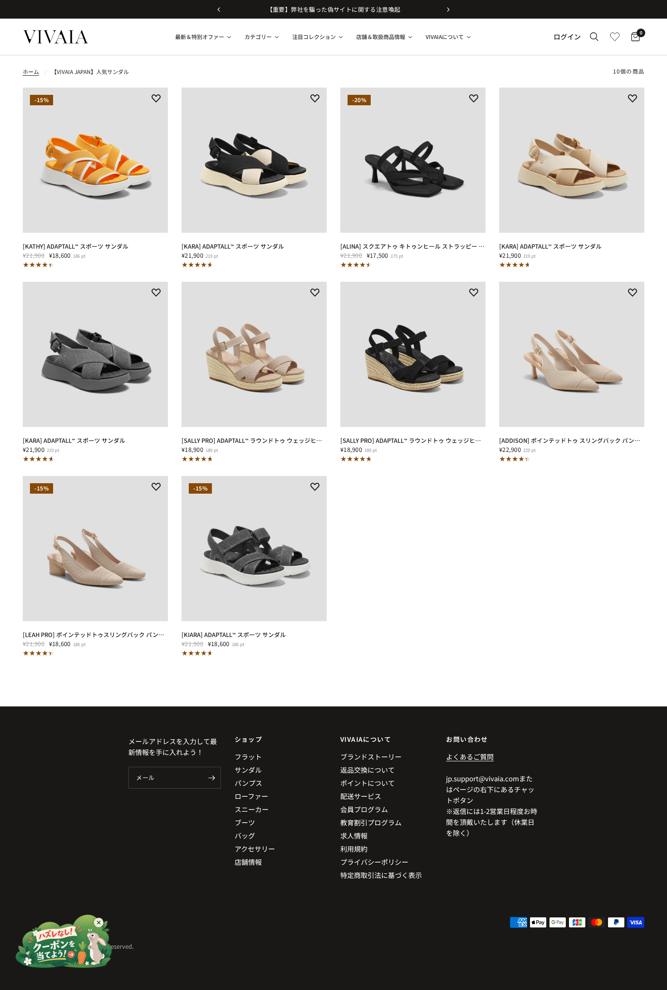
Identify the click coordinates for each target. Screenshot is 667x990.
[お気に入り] (615, 37)
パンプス (248, 783)
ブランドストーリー (371, 756)
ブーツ (245, 822)
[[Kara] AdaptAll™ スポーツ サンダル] (254, 160)
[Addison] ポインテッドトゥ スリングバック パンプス (571, 440)
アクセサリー (255, 848)
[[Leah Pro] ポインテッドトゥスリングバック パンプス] (95, 548)
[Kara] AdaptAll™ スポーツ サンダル (232, 246)
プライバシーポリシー (374, 862)
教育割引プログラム (371, 822)
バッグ (245, 835)
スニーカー (252, 809)
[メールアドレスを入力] (212, 778)
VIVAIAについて (365, 739)
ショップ (249, 739)
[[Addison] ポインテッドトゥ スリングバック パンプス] (571, 354)
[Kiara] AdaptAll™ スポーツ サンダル (233, 634)
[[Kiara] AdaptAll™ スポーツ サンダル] (254, 548)
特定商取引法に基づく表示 (381, 875)
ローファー (251, 796)
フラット (248, 756)
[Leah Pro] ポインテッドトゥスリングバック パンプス (95, 634)
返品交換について (367, 769)
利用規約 (354, 848)
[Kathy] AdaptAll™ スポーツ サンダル (75, 246)
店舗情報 (248, 862)
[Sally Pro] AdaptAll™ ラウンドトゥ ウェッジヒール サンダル (254, 440)
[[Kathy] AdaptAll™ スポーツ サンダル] (95, 160)
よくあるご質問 (470, 756)
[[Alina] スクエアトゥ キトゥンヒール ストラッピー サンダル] (413, 160)
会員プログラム (364, 809)
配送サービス (360, 796)
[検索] (594, 37)
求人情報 (354, 835)
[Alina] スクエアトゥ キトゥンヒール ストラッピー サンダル (413, 246)
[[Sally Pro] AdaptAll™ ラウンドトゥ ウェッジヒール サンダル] (254, 354)
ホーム (31, 71)
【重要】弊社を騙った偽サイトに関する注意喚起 (334, 9)
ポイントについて (367, 783)
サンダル (248, 769)
